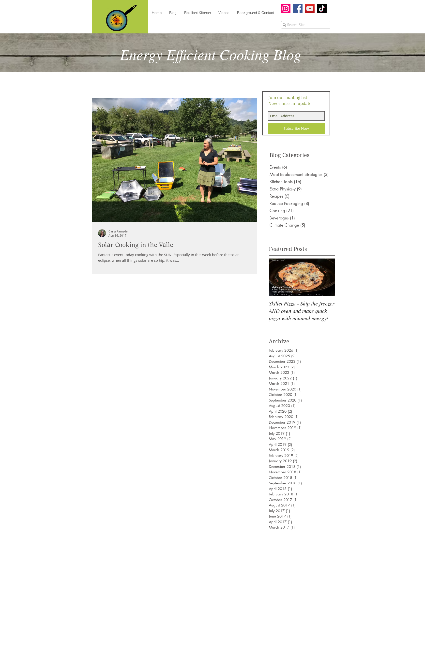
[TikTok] (322, 8)
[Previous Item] (276, 277)
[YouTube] (310, 8)
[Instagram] (285, 8)
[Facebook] (298, 8)
